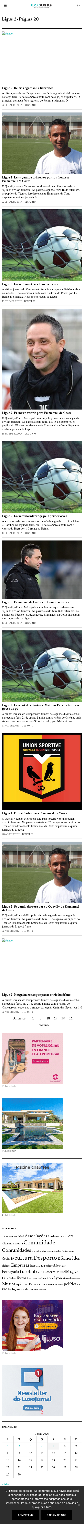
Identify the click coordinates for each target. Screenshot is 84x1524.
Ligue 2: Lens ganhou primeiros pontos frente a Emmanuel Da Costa (35, 179)
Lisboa (12, 1279)
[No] (79, 1505)
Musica (8, 1284)
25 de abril (7, 1236)
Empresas (20, 1265)
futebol (27, 1271)
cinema (18, 1243)
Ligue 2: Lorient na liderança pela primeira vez (34, 516)
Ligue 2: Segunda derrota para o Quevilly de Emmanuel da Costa (40, 908)
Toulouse (33, 1289)
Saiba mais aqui (56, 1515)
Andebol (19, 1236)
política (70, 1284)
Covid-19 (8, 1258)
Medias (76, 1279)
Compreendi (25, 1515)
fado (56, 1265)
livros (22, 1278)
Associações (36, 1236)
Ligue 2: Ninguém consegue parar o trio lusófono (36, 995)
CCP (70, 1236)
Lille (5, 1278)
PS (78, 1285)
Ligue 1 (74, 1272)
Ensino (35, 1265)
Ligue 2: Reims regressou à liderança (27, 88)
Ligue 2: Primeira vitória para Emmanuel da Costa (37, 413)
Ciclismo (7, 1243)
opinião (22, 1284)
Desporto (30, 105)
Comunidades (16, 1250)
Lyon (58, 1278)
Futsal (39, 1272)
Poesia (60, 1285)
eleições (6, 1266)
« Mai (5, 1484)
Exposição (47, 1266)
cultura (23, 1258)
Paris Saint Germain (46, 1284)
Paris (32, 1284)
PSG (4, 1289)
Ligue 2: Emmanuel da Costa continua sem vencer (36, 602)
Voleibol (42, 1290)
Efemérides (68, 1258)
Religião (14, 1289)
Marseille (68, 1279)
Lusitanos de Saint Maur (40, 1279)
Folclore (62, 1266)
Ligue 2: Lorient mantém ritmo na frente (30, 284)
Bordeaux (53, 1236)
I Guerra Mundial (56, 1272)
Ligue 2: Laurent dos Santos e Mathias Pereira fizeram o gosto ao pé (41, 707)
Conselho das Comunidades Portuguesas (53, 1251)
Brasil (63, 1236)
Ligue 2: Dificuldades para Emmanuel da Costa (34, 813)
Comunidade (39, 1243)
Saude (24, 1289)
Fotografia (10, 1272)
